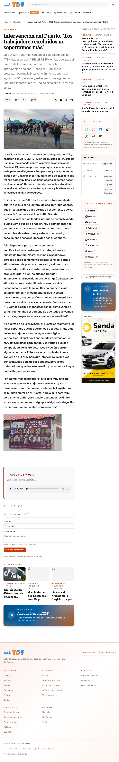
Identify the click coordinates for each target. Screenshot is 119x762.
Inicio (5, 22)
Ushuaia (46, 712)
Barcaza (7, 680)
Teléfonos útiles (49, 695)
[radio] (17, 99)
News (91, 216)
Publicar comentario (15, 549)
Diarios (6, 700)
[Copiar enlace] (71, 99)
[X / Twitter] (66, 99)
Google (91, 210)
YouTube (92, 222)
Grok (90, 251)
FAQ (34, 749)
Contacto (109, 652)
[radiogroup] (20, 99)
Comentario (9, 531)
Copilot (91, 257)
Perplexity (93, 245)
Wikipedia (93, 228)
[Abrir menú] (113, 4)
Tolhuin (45, 722)
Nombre (7, 522)
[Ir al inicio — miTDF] (13, 4)
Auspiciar (91, 652)
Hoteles (7, 727)
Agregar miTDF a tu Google (100, 277)
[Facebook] (61, 99)
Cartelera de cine (11, 712)
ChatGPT (92, 234)
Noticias (17, 22)
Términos (52, 749)
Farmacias (8, 690)
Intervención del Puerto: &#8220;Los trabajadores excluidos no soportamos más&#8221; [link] (67, 22)
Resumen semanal (90, 675)
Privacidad (42, 749)
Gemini (91, 239)
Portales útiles (10, 722)
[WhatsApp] (55, 99)
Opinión (6, 695)
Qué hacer (8, 732)
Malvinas (85, 680)
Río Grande (47, 717)
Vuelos (6, 685)
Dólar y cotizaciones (52, 690)
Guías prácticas (88, 685)
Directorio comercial (12, 717)
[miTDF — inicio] (13, 652)
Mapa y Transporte (51, 680)
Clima (45, 675)
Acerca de (7, 749)
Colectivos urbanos (51, 685)
